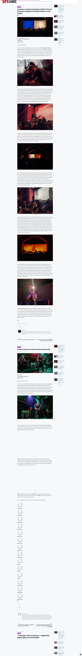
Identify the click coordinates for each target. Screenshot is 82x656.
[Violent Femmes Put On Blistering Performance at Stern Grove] (56, 26)
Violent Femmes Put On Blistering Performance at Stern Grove (61, 27)
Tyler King (19, 15)
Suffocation (19, 607)
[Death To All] (35, 407)
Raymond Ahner (20, 351)
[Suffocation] (35, 479)
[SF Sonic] (9, 1)
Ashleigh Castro (20, 639)
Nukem (18, 610)
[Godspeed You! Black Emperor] (35, 72)
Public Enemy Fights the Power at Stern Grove (61, 16)
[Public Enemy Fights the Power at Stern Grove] (56, 16)
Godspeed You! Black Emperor (22, 323)
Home (18, 5)
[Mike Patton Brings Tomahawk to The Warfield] (56, 21)
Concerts (21, 5)
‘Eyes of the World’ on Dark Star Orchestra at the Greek (61, 34)
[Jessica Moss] (35, 292)
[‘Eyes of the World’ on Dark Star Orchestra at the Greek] (56, 33)
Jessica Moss (19, 326)
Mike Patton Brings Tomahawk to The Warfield (61, 21)
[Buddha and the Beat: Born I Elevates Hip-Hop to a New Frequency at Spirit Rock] (56, 39)
